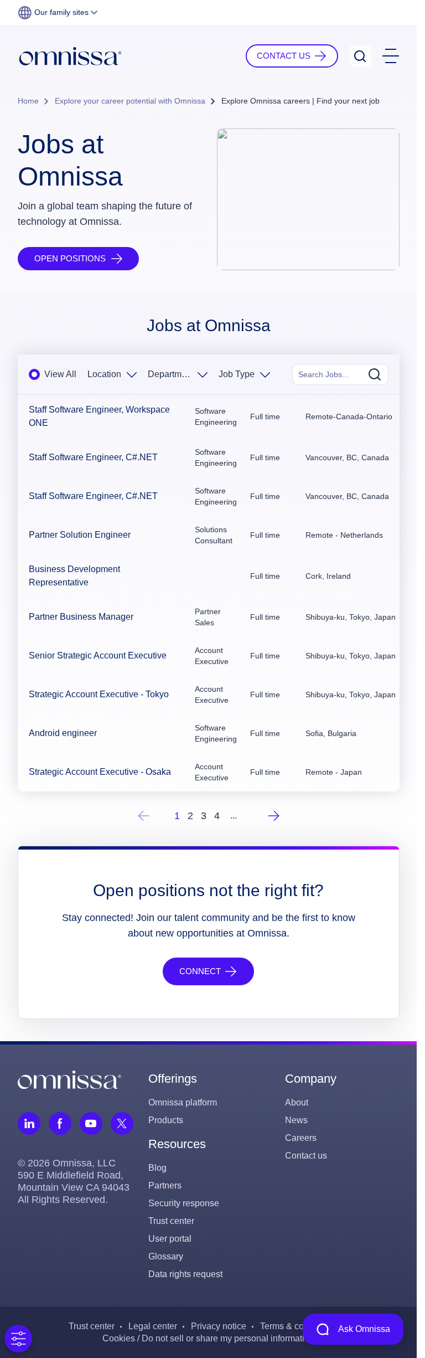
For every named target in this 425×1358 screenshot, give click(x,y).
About (296, 1102)
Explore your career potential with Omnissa (130, 100)
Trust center (171, 1221)
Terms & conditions (297, 1326)
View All (60, 374)
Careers (301, 1138)
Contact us (306, 1155)
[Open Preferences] (18, 1338)
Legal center (152, 1326)
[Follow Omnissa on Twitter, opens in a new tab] (122, 1123)
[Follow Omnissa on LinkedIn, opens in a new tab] (29, 1123)
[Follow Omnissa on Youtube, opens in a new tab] (91, 1123)
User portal (169, 1238)
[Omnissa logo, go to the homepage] (69, 1079)
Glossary (165, 1256)
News (296, 1120)
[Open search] (360, 56)
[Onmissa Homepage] (70, 56)
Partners (165, 1185)
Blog (157, 1167)
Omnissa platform (182, 1102)
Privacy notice (218, 1326)
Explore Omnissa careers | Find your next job (300, 100)
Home (28, 100)
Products (165, 1120)
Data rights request (185, 1274)
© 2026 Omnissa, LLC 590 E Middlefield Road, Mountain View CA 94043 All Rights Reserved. (73, 1181)
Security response (183, 1203)
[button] (57, 13)
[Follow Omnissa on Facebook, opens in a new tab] (60, 1123)
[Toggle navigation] (390, 56)
